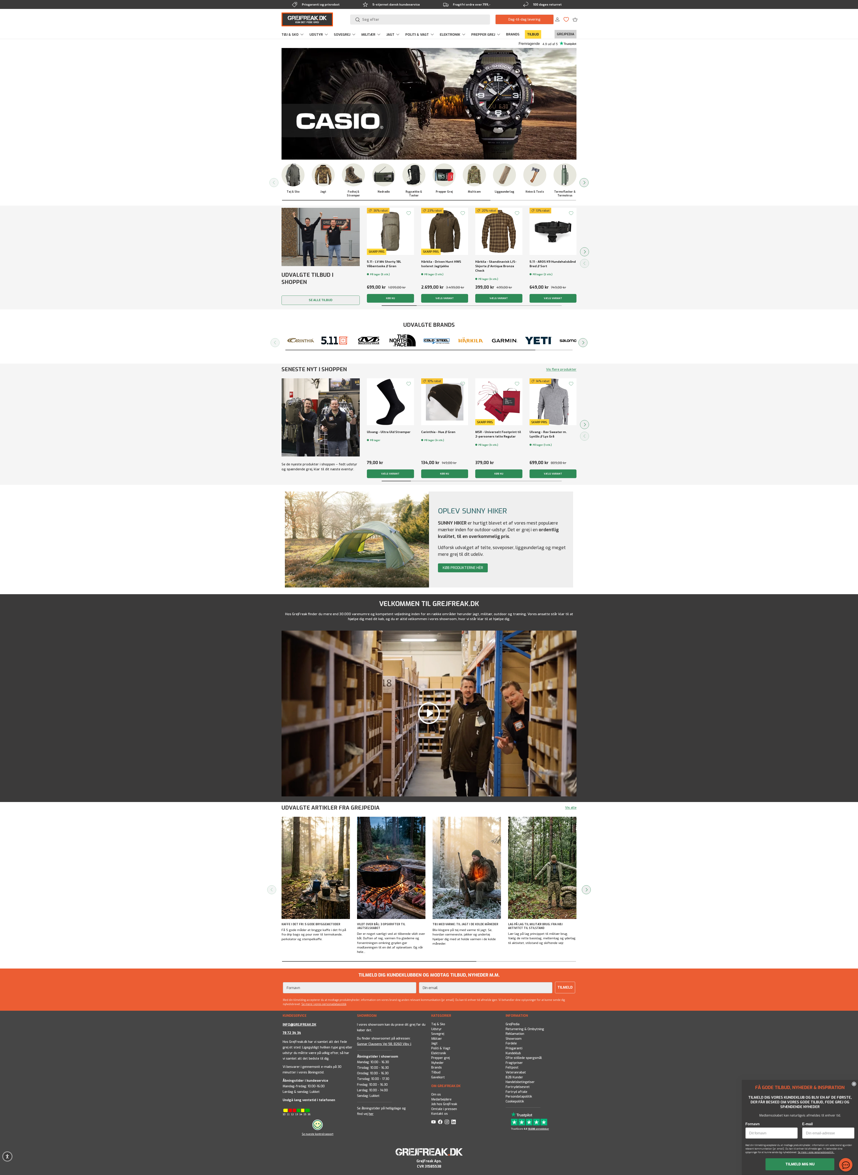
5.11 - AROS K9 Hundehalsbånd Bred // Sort (553, 264)
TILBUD (533, 34)
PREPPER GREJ (483, 34)
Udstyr (436, 1029)
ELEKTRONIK (450, 34)
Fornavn (752, 1124)
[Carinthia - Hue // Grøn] (444, 401)
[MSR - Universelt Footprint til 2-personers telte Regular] (498, 401)
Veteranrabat (516, 1073)
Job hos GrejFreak (444, 1104)
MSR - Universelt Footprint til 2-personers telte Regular (498, 434)
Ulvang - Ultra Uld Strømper (388, 432)
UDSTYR (316, 34)
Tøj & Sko (293, 192)
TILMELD (565, 987)
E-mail (807, 1124)
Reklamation (515, 1034)
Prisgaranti (514, 1048)
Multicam (474, 192)
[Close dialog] (854, 1084)
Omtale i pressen (444, 1109)
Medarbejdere (441, 1099)
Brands (436, 1068)
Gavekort (438, 1077)
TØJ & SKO (290, 34)
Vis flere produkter (561, 369)
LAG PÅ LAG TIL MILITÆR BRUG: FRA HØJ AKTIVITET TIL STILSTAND (535, 926)
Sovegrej (437, 1034)
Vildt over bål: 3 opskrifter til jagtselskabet (381, 926)
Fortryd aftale (516, 1092)
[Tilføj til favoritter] (408, 213)
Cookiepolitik (515, 1101)
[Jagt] (323, 174)
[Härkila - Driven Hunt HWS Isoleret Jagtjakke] (444, 231)
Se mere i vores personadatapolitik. (816, 1152)
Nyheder (437, 1063)
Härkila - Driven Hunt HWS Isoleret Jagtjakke (441, 264)
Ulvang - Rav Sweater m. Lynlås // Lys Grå (548, 434)
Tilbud (435, 1073)
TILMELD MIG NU (800, 1164)
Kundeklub (513, 1053)
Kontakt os (439, 1114)
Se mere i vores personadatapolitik (323, 1004)
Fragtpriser (514, 1063)
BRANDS (512, 34)
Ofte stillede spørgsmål (524, 1058)
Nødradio (384, 192)
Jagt (323, 192)
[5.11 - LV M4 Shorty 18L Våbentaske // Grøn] (390, 231)
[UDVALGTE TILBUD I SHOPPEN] (321, 237)
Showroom (514, 1039)
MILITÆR (368, 34)
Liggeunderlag (504, 192)
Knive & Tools (535, 192)
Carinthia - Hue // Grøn (438, 432)
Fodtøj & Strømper (353, 193)
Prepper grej (444, 192)
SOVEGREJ (342, 34)
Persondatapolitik (519, 1097)
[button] (575, 19)
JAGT (390, 34)
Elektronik (438, 1053)
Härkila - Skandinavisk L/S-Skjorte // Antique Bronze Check (496, 266)
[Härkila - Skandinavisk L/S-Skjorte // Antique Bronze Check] (498, 231)
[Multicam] (474, 174)
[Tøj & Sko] (293, 174)
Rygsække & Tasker (414, 193)
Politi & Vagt (440, 1048)
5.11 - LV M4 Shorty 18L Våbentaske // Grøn (384, 264)
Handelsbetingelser (520, 1082)
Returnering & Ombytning (525, 1029)
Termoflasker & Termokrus (565, 193)
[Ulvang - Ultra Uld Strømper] (390, 401)
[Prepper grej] (444, 174)
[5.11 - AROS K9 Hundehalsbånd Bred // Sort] (553, 231)
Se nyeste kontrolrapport (317, 1134)
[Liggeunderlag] (504, 174)
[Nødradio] (383, 174)
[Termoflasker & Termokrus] (564, 174)
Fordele (511, 1044)
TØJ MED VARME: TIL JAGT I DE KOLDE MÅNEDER (465, 924)
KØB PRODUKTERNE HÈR (463, 567)
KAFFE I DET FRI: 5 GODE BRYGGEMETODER (311, 924)
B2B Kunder (514, 1077)
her (371, 1114)
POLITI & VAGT (417, 34)
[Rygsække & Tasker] (413, 174)
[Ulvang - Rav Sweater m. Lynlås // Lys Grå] (553, 401)
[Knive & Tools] (534, 174)
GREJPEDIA (565, 34)
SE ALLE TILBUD (320, 300)
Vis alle (570, 807)
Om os (436, 1094)
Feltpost (512, 1068)
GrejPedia (512, 1024)
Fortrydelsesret (518, 1087)
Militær (436, 1039)
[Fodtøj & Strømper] (353, 174)
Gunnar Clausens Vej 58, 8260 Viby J (384, 1044)
